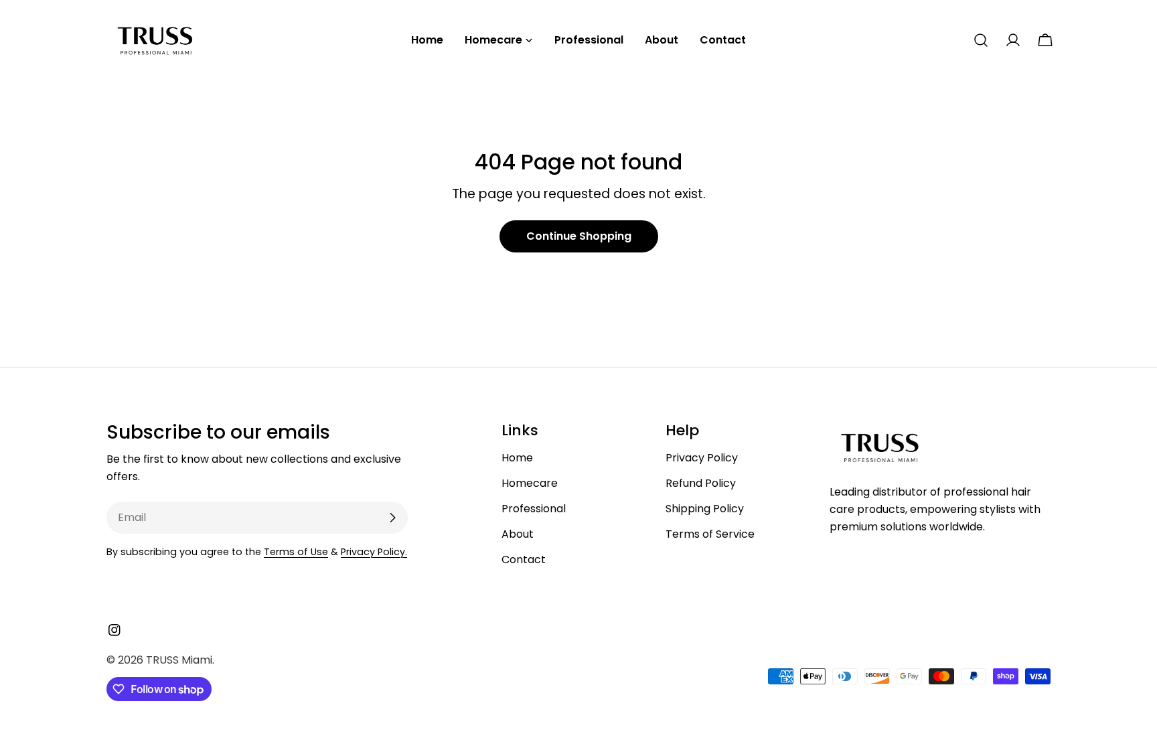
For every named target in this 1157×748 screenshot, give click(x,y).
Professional (534, 508)
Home (517, 457)
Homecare (530, 483)
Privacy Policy (702, 457)
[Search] (981, 40)
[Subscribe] (392, 518)
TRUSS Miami (179, 660)
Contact (524, 559)
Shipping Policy (705, 508)
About (518, 534)
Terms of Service (710, 534)
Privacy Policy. (374, 551)
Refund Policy (701, 483)
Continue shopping (578, 236)
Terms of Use (296, 551)
